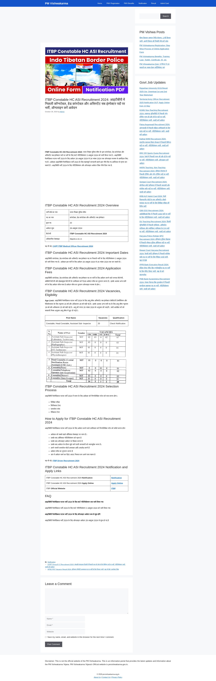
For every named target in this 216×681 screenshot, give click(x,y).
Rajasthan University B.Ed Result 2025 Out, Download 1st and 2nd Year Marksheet (154, 91)
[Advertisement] (87, 24)
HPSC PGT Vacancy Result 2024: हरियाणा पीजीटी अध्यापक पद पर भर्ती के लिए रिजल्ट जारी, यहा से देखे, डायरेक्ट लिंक (83, 569)
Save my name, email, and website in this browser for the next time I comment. (80, 637)
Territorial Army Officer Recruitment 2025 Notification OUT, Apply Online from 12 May (155, 102)
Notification (143, 3)
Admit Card (164, 3)
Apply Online (117, 483)
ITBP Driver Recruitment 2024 (66, 461)
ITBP (113, 488)
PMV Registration (113, 3)
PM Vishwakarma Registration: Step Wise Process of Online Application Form (155, 48)
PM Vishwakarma (56, 3)
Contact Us (106, 677)
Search (166, 16)
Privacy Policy (117, 677)
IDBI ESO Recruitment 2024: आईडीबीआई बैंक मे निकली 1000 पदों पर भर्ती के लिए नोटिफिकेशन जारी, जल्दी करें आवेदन (155, 214)
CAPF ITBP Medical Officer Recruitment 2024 (73, 246)
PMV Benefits (129, 3)
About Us (97, 677)
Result (153, 3)
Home (100, 3)
